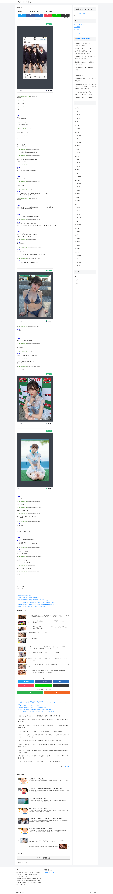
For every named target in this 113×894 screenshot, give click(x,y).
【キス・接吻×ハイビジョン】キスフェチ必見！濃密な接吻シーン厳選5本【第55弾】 (40, 731)
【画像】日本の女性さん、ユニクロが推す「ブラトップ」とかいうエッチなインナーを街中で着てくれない (85, 86)
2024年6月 (77, 197)
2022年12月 (78, 255)
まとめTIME (77, 33)
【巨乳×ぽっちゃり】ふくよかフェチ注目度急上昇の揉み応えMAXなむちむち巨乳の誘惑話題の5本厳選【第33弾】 (43, 745)
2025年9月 (77, 146)
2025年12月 (78, 135)
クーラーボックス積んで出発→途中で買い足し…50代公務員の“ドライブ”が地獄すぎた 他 (36, 602)
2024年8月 (77, 190)
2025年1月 (77, 173)
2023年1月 (77, 252)
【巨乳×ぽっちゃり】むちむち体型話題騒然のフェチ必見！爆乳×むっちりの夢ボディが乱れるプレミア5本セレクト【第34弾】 (43, 736)
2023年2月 (77, 248)
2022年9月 (77, 266)
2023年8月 (77, 231)
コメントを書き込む (43, 858)
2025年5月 (77, 159)
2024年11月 (78, 180)
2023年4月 (77, 245)
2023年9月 (77, 228)
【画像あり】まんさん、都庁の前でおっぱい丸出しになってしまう (85, 57)
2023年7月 (77, 235)
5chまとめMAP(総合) (79, 13)
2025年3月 (77, 166)
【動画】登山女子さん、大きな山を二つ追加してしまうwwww (85, 80)
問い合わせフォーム (49, 872)
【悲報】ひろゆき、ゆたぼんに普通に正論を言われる (28, 597)
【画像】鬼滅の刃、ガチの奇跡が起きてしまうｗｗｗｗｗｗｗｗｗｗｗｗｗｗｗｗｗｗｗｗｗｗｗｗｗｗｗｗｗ (85, 70)
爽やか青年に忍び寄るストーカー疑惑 (24, 595)
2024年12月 (78, 176)
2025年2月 (77, 170)
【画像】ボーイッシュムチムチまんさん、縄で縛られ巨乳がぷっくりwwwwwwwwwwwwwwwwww (85, 51)
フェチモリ (77, 31)
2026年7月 (77, 111)
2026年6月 (77, 115)
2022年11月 (78, 259)
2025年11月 (78, 139)
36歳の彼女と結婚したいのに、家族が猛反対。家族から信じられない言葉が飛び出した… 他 (36, 600)
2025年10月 (78, 142)
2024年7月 (77, 194)
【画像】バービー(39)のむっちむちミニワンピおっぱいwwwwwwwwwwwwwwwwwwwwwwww (37, 604)
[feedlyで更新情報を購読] (30, 692)
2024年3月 (77, 207)
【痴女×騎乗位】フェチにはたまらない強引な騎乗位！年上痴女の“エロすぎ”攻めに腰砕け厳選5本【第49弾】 (43, 720)
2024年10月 (78, 183)
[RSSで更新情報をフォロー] (57, 692)
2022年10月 (78, 262)
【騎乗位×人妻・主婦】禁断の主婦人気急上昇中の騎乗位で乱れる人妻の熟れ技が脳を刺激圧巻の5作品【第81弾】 (43, 751)
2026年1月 (77, 132)
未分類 (76, 283)
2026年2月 (77, 128)
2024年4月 (77, 204)
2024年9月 (77, 187)
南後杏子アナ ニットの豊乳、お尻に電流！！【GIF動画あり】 (31, 701)
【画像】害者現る (79, 75)
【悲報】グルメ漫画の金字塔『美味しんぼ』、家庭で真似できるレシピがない (34, 705)
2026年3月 (77, 125)
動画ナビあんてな (79, 24)
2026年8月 (77, 108)
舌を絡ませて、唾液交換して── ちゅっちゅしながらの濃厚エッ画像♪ (32, 707)
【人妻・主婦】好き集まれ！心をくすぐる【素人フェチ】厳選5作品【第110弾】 (39, 761)
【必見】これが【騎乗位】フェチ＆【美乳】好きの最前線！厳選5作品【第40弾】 (39, 716)
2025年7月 (77, 152)
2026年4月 (77, 121)
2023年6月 (77, 238)
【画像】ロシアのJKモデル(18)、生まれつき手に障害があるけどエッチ (32, 606)
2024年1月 (77, 214)
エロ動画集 (77, 27)
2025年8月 (77, 149)
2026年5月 (77, 118)
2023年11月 (78, 221)
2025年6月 (77, 156)
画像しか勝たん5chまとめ (84, 38)
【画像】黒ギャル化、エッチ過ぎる (84, 97)
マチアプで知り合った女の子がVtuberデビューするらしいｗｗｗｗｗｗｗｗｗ (85, 93)
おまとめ (76, 29)
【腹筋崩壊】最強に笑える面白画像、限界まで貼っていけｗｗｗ (31, 599)
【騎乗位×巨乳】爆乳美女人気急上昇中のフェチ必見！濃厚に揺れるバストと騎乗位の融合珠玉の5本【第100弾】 (43, 726)
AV (75, 276)
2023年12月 (78, 218)
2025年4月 (77, 163)
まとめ (20, 610)
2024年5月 (77, 200)
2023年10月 (78, 224)
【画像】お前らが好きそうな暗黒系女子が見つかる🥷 (85, 63)
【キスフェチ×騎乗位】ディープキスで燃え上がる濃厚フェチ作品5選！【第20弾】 (40, 740)
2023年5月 (77, 242)
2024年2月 (77, 211)
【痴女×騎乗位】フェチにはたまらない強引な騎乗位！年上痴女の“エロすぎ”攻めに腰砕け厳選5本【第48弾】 (43, 757)
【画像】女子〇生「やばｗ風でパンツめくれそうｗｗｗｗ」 (85, 44)
